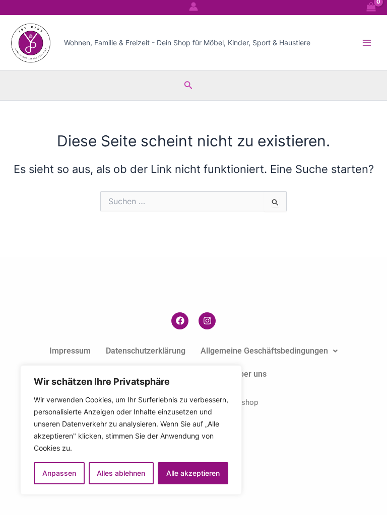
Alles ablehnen (121, 473)
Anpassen (59, 473)
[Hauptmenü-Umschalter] (367, 42)
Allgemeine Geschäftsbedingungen (264, 351)
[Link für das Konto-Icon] (193, 6)
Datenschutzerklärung (145, 351)
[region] (131, 430)
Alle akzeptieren (193, 473)
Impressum (70, 351)
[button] (188, 85)
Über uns (250, 374)
